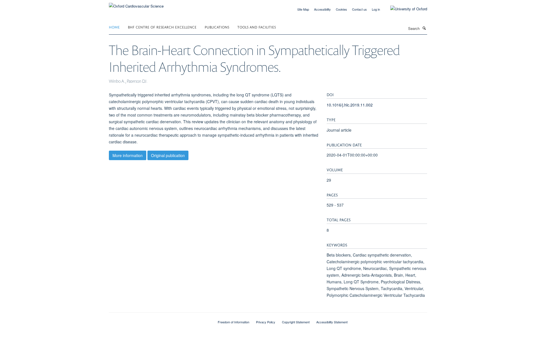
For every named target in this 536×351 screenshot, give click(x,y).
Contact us (359, 9)
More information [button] (128, 155)
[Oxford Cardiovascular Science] (136, 4)
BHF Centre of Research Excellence (162, 26)
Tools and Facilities (256, 26)
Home (114, 26)
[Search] (424, 28)
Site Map (303, 9)
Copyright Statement (296, 322)
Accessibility (322, 9)
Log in (376, 9)
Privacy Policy (265, 322)
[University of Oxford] (404, 9)
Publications (217, 26)
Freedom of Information (233, 322)
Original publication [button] (168, 155)
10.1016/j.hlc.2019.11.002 (350, 105)
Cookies (341, 9)
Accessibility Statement (332, 322)
